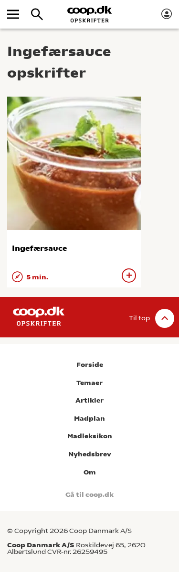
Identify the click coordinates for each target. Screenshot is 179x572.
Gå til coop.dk (89, 495)
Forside (89, 365)
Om (90, 472)
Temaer (89, 383)
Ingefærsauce (39, 248)
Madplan (89, 418)
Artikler (89, 400)
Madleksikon (89, 436)
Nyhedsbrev (89, 454)
